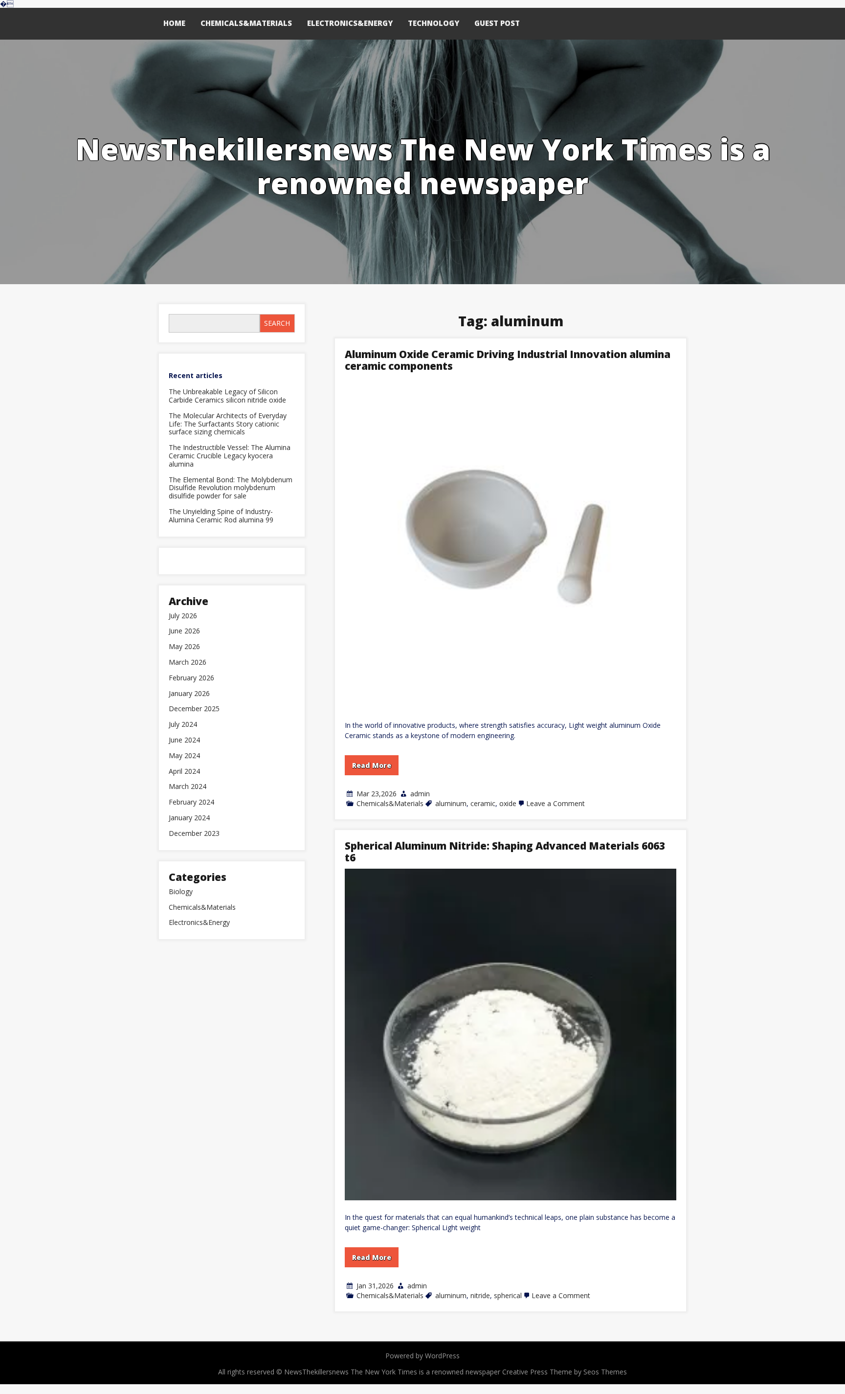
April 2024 (184, 771)
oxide (507, 803)
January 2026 (189, 694)
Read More (371, 765)
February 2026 (191, 678)
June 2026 (184, 631)
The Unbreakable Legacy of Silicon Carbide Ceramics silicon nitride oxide (227, 396)
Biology (181, 892)
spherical (508, 1295)
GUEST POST (497, 23)
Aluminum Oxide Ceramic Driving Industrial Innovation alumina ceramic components (507, 360)
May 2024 (184, 756)
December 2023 (194, 834)
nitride (480, 1295)
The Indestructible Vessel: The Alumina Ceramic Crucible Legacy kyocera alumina (229, 456)
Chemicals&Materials (246, 23)
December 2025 (194, 709)
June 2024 (184, 740)
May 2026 (184, 647)
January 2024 (189, 818)
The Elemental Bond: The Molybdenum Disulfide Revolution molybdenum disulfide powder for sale (230, 488)
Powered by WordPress (422, 1355)
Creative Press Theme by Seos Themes (564, 1371)
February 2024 (191, 802)
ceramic (482, 803)
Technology (433, 23)
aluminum (451, 803)
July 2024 (183, 724)
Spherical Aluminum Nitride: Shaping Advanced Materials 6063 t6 (505, 851)
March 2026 (187, 662)
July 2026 (183, 616)
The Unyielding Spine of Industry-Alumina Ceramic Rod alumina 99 (221, 516)
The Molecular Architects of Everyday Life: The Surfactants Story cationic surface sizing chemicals (228, 424)
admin (420, 793)
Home (174, 23)
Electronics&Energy (350, 23)
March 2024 (187, 787)
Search (277, 323)
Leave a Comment (555, 803)
